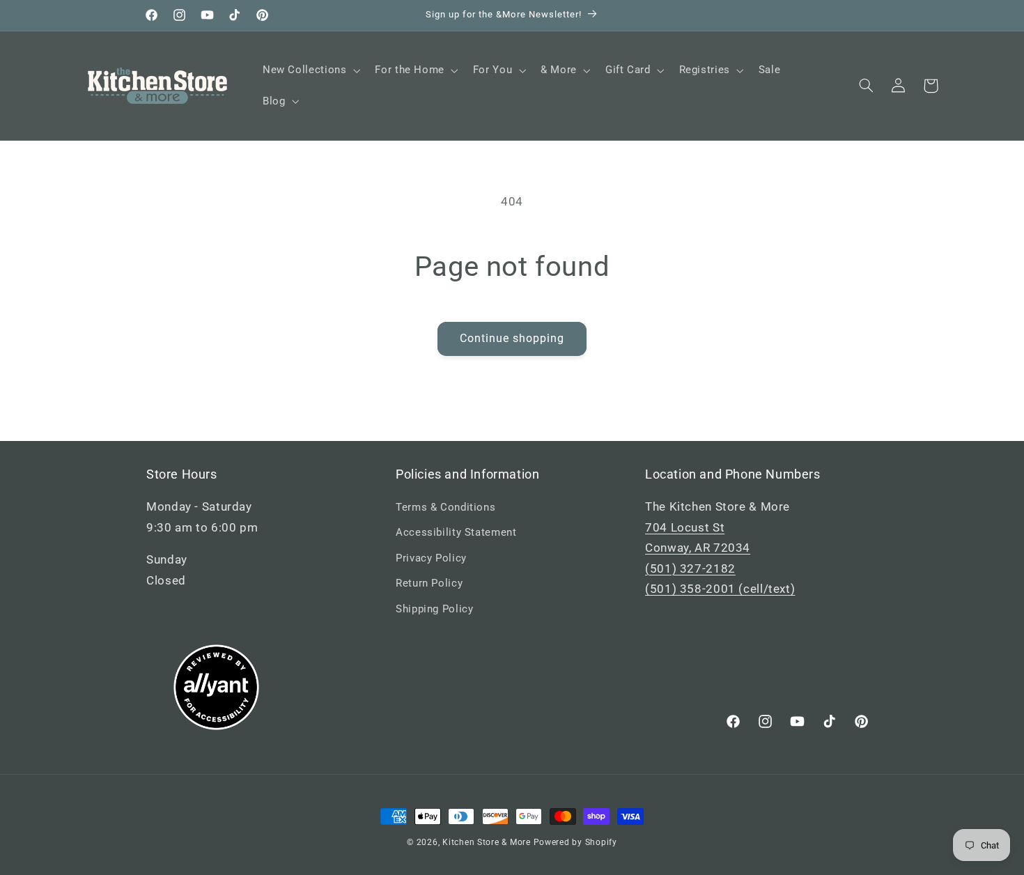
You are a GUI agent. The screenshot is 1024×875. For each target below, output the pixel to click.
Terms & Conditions (445, 507)
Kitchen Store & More (486, 842)
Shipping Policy (434, 609)
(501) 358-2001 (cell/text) (720, 589)
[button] (310, 70)
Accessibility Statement (456, 532)
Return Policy (429, 583)
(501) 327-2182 (690, 568)
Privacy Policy (431, 558)
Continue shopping (512, 338)
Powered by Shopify (575, 842)
